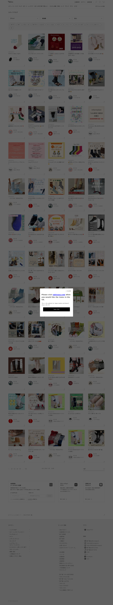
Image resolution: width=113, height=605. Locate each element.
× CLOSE (68, 291)
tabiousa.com (59, 295)
